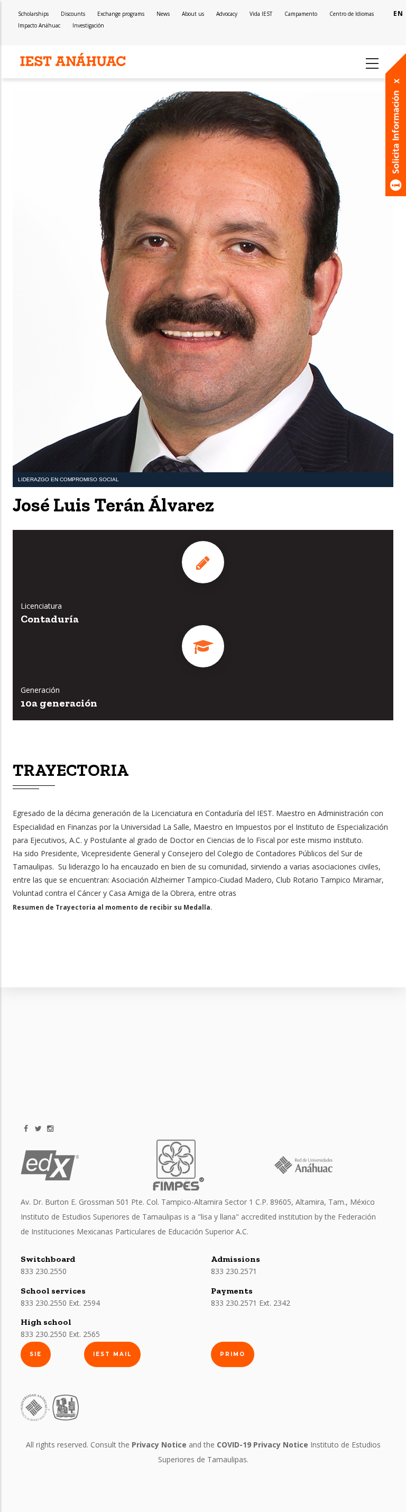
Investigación (88, 25)
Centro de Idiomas (351, 13)
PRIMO (232, 1354)
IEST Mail (112, 1354)
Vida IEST (261, 13)
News (163, 13)
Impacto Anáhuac (39, 25)
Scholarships (33, 13)
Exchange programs (120, 13)
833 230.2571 (234, 1271)
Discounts (73, 13)
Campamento (300, 13)
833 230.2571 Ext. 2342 (250, 1303)
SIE (36, 1354)
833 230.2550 (44, 1271)
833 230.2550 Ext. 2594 (60, 1303)
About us (193, 13)
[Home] (73, 60)
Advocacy (226, 13)
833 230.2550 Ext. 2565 (60, 1334)
